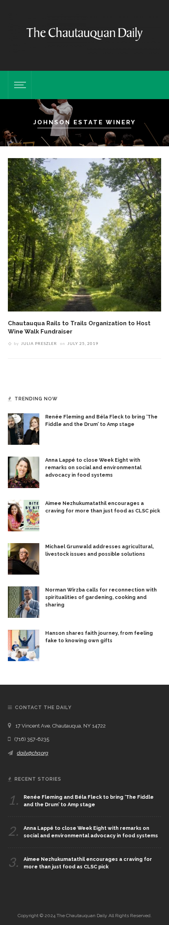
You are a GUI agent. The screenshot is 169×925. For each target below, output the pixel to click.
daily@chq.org (32, 753)
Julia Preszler (39, 343)
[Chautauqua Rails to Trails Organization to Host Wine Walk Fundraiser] (84, 234)
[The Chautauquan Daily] (84, 33)
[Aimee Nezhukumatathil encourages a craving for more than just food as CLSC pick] (23, 515)
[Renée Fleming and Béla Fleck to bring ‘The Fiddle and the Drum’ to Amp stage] (23, 428)
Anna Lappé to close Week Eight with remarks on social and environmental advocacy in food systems (93, 467)
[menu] (19, 85)
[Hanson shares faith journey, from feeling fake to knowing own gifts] (23, 644)
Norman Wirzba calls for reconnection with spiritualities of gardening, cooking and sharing (101, 597)
